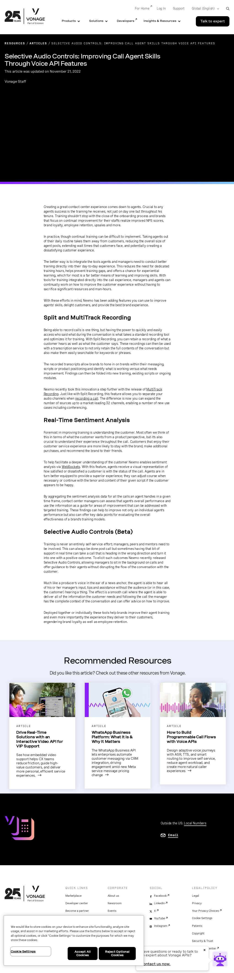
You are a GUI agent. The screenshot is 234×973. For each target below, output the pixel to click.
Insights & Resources (160, 21)
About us (113, 895)
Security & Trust (202, 941)
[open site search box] (227, 8)
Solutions (96, 21)
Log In (161, 8)
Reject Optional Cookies (117, 953)
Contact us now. (155, 964)
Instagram (160, 926)
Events (112, 910)
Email (173, 835)
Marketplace (73, 895)
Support (179, 8)
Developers (125, 21)
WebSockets (71, 467)
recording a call (86, 398)
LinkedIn (159, 903)
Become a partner (77, 910)
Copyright (198, 933)
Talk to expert (212, 21)
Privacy (197, 903)
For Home (142, 8)
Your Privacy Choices (205, 910)
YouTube (159, 918)
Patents (197, 926)
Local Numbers (195, 823)
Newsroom (115, 903)
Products (69, 21)
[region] (74, 940)
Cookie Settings (202, 918)
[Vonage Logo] (25, 16)
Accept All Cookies (82, 953)
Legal (195, 895)
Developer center (76, 903)
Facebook (160, 895)
